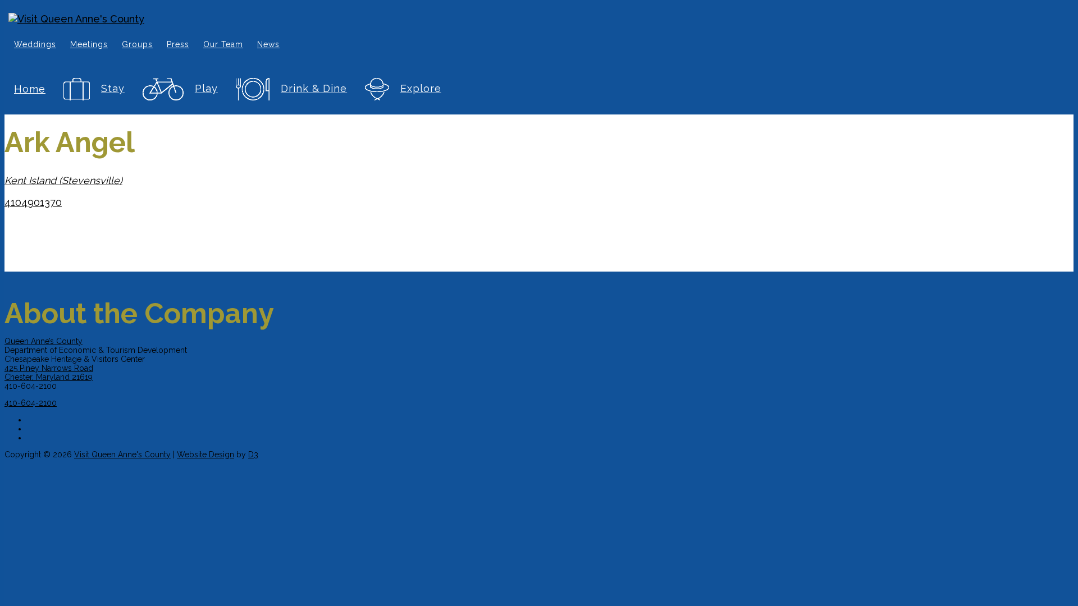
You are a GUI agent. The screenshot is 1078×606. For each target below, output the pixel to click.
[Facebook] (417, 418)
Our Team (223, 44)
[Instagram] (417, 427)
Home (29, 89)
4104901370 (33, 202)
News (268, 44)
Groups (137, 44)
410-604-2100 (30, 402)
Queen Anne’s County (43, 341)
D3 (253, 454)
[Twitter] (417, 436)
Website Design (205, 454)
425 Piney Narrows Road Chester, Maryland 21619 (48, 373)
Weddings (35, 44)
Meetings (89, 44)
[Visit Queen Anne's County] (409, 19)
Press (178, 44)
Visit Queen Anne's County (122, 454)
